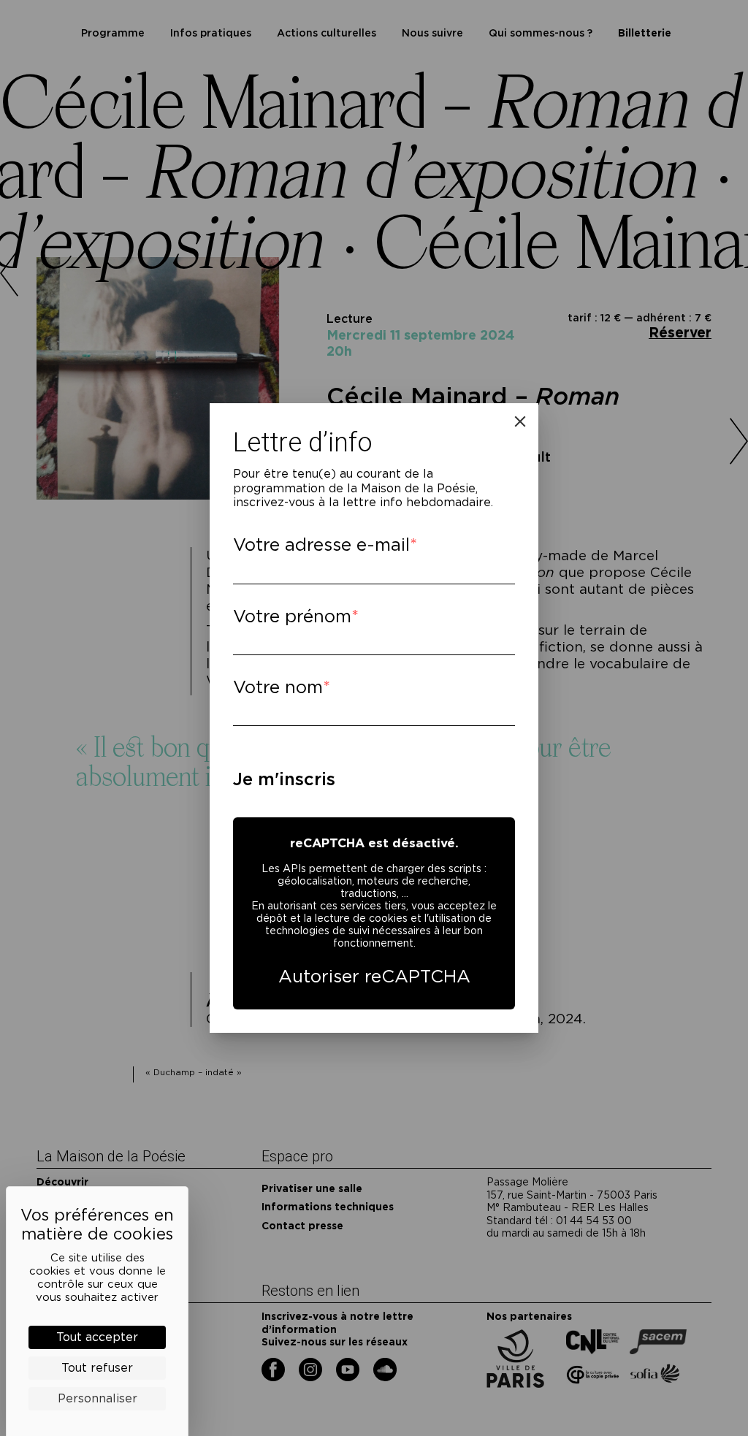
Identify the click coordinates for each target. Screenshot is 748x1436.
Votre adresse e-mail (321, 544)
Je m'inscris (284, 779)
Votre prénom (292, 616)
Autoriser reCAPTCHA (374, 976)
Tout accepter (97, 1337)
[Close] (520, 421)
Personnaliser (97, 1398)
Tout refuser (97, 1368)
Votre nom (278, 687)
